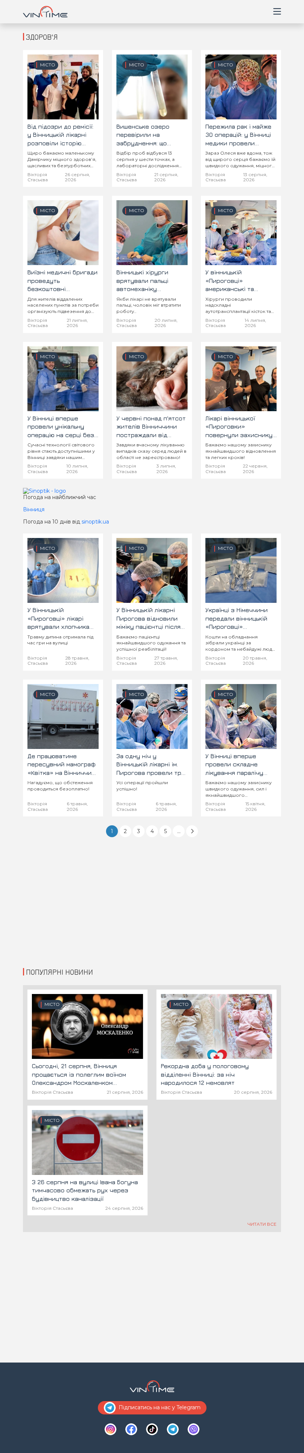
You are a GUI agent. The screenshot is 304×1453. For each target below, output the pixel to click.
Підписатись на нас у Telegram (160, 1407)
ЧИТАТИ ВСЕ (262, 1224)
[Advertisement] (152, 907)
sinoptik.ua (95, 521)
